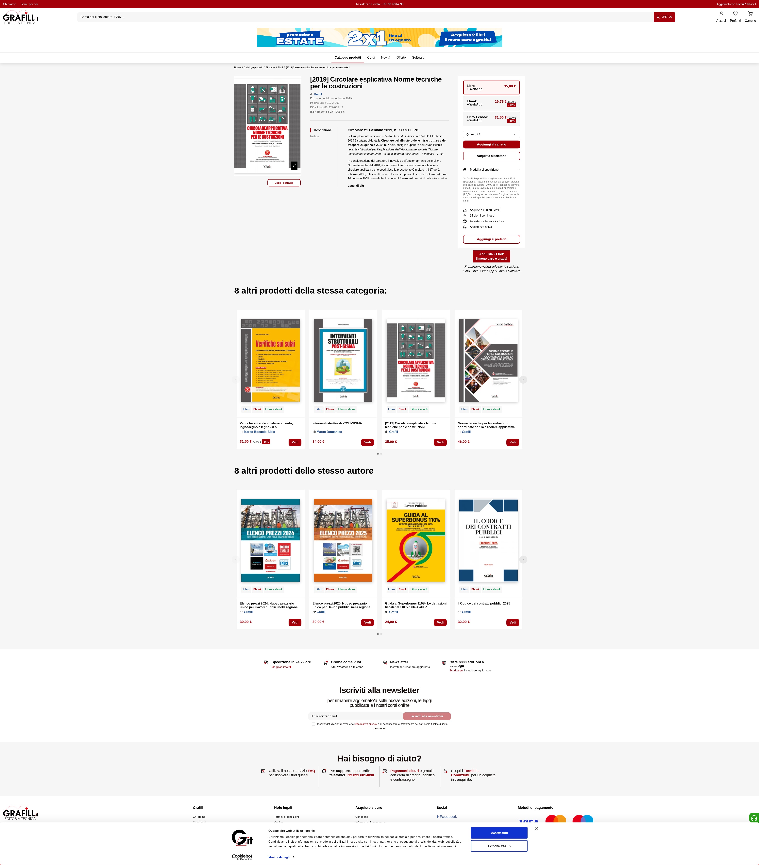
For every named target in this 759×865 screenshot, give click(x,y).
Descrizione (323, 130)
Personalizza (497, 845)
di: (311, 94)
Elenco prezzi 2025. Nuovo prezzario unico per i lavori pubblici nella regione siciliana (341, 607)
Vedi (295, 442)
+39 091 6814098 (392, 4)
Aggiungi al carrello (491, 144)
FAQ (311, 771)
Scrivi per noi (29, 4)
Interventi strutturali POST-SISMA (337, 423)
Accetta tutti (499, 833)
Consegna (361, 816)
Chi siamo (9, 4)
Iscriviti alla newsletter (427, 716)
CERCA (666, 17)
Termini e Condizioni (465, 773)
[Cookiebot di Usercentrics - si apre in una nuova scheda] (242, 857)
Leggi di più (356, 185)
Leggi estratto (284, 182)
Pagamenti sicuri (404, 771)
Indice (314, 136)
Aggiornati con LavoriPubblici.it (736, 4)
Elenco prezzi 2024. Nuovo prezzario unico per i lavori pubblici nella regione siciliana (269, 607)
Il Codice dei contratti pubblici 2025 (484, 603)
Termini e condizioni (286, 816)
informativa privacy (366, 723)
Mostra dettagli (279, 857)
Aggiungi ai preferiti (491, 239)
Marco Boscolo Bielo (259, 431)
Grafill (318, 94)
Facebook (448, 817)
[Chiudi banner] (536, 828)
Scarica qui (456, 670)
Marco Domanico (329, 431)
